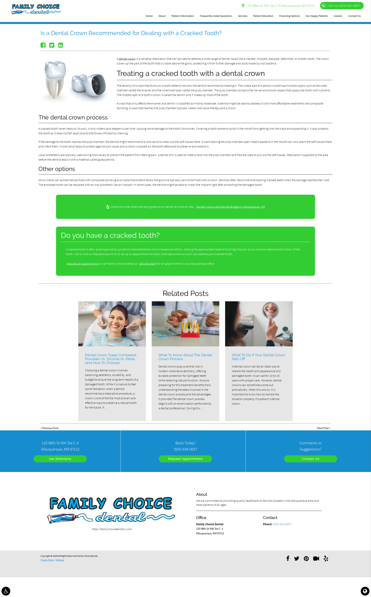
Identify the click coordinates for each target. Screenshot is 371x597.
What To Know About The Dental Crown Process (185, 357)
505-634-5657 (147, 264)
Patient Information (182, 16)
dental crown (127, 59)
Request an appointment (83, 264)
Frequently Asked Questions (216, 16)
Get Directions (60, 459)
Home (149, 16)
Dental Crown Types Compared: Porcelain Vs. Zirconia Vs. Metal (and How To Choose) (111, 359)
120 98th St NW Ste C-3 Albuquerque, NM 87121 (280, 6)
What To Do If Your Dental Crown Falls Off (258, 357)
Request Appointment (185, 459)
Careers (338, 16)
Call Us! (344, 6)
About (162, 16)
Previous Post (50, 428)
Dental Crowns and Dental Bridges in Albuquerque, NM (230, 207)
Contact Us (354, 16)
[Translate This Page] (365, 591)
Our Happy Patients (317, 16)
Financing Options (289, 16)
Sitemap (60, 559)
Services (242, 16)
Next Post (323, 428)
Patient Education (263, 16)
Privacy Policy (47, 559)
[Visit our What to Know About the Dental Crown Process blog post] (185, 323)
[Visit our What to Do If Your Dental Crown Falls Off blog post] (259, 323)
